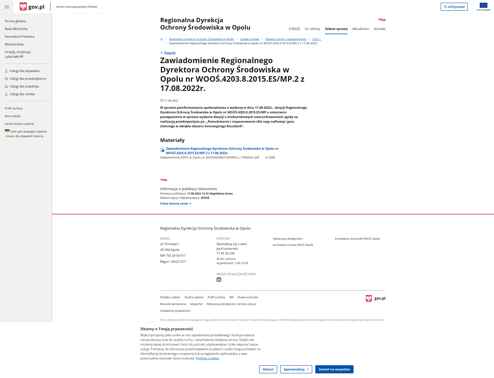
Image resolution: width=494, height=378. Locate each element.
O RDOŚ (294, 29)
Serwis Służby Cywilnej (19, 124)
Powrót (170, 53)
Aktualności (360, 29)
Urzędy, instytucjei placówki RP (18, 54)
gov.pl (380, 303)
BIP (231, 297)
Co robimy (312, 29)
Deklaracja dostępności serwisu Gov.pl (231, 304)
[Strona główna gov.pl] (161, 39)
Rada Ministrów (16, 29)
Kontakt (380, 29)
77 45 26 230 (225, 253)
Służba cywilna (194, 297)
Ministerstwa (14, 44)
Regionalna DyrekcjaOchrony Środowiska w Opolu (205, 23)
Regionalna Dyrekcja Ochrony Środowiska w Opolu (201, 39)
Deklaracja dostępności (288, 238)
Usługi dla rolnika (22, 94)
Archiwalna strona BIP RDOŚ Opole (357, 238)
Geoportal (196, 304)
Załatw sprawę (336, 29)
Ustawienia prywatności (175, 311)
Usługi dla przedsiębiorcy (27, 78)
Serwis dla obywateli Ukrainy (26, 134)
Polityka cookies (170, 297)
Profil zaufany (13, 108)
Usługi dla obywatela (24, 71)
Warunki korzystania (173, 304)
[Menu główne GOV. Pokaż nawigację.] (7, 7)
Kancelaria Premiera (19, 36)
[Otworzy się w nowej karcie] (219, 279)
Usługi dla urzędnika (24, 86)
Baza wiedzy (13, 116)
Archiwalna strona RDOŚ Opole (293, 245)
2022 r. (316, 39)
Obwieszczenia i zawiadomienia (285, 39)
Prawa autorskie (248, 297)
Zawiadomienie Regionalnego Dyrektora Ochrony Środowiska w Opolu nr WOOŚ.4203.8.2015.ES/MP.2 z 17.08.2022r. (219, 152)
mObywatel (456, 7)
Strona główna (19, 21)
